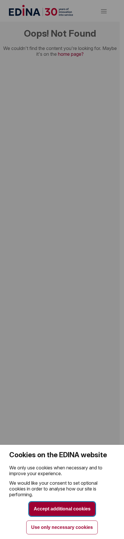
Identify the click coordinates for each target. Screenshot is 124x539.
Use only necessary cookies (62, 527)
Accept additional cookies (62, 508)
